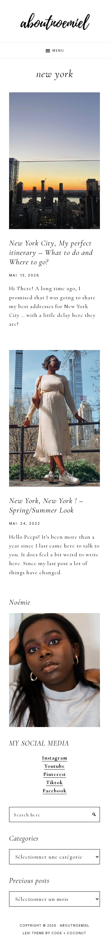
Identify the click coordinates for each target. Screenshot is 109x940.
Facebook (55, 790)
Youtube (54, 766)
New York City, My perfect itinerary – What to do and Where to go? (51, 252)
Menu (58, 50)
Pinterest (54, 774)
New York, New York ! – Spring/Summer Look (46, 505)
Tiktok (54, 782)
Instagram (54, 757)
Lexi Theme (33, 933)
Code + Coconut (68, 933)
